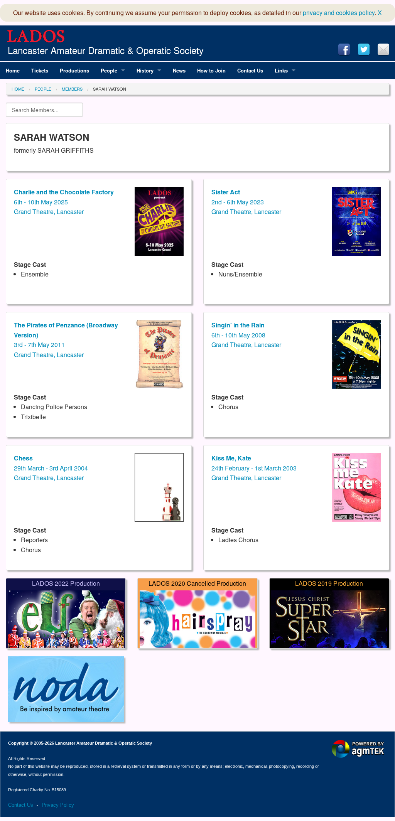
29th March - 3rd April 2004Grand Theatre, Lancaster (51, 467)
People (43, 89)
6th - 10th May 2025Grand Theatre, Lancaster (64, 201)
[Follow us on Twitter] (364, 49)
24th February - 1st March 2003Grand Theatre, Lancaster (254, 467)
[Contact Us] (383, 49)
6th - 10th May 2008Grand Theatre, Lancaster (246, 334)
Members (72, 89)
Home (18, 89)
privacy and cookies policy (339, 12)
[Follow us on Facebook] (344, 49)
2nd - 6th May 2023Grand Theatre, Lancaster (246, 201)
